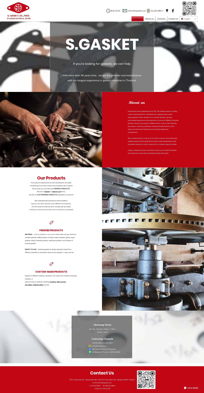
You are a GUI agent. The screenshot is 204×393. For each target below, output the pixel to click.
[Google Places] (167, 10)
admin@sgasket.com (137, 11)
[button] (161, 18)
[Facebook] (173, 10)
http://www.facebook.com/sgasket (104, 349)
